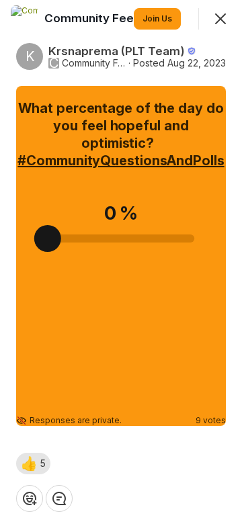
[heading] (94, 18)
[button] (33, 463)
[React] (29, 498)
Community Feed (94, 63)
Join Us (157, 18)
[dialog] (121, 262)
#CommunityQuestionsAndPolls (120, 160)
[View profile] (24, 18)
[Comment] (59, 498)
